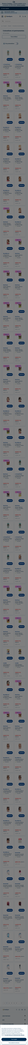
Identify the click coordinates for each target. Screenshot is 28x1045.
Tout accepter (14, 1039)
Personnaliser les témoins (14, 1042)
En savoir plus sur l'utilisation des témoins (14, 1035)
